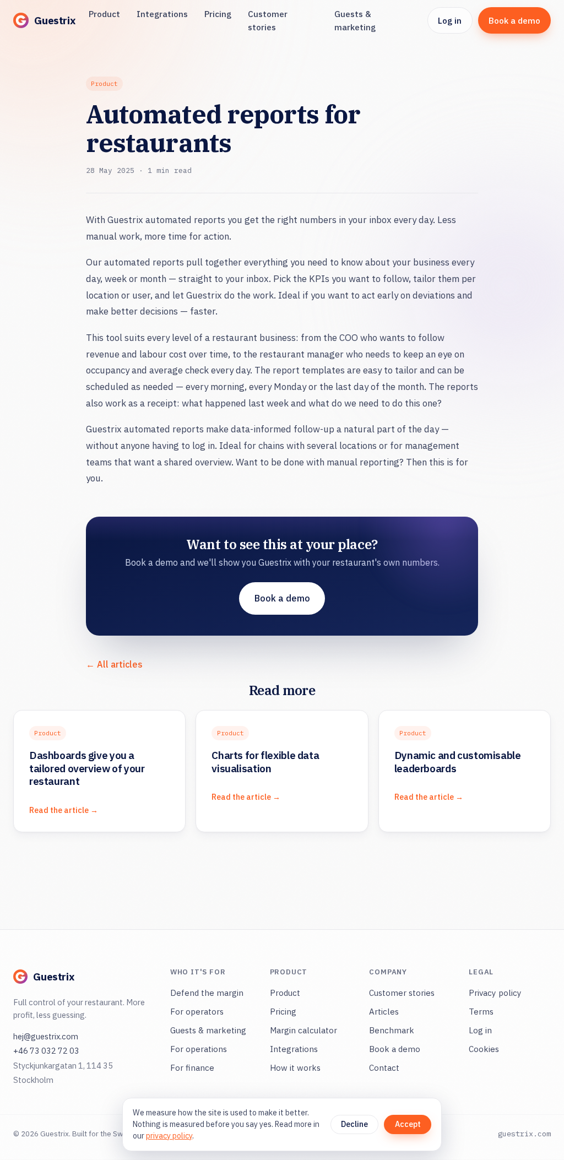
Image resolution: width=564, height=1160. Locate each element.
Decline (354, 1124)
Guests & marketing (355, 20)
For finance (192, 1068)
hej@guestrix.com (45, 1036)
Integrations (162, 13)
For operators (197, 1011)
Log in (450, 20)
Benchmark (391, 1030)
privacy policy (169, 1136)
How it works (295, 1068)
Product (104, 13)
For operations (198, 1049)
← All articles (114, 664)
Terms (481, 1011)
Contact (384, 1068)
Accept (408, 1124)
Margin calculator (303, 1030)
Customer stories (268, 20)
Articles (384, 1011)
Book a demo (514, 20)
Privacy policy (495, 993)
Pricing (217, 13)
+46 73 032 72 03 (46, 1050)
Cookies (484, 1049)
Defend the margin (206, 993)
